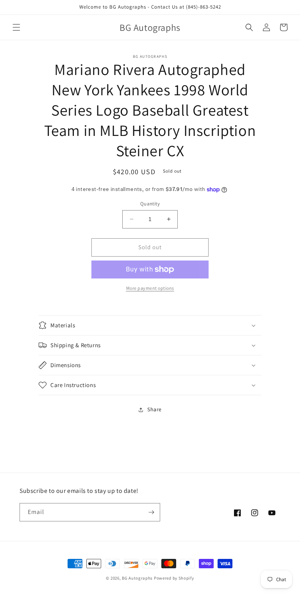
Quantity (150, 203)
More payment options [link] (150, 288)
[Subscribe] (151, 512)
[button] (16, 27)
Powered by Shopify (174, 578)
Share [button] (154, 409)
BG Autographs (137, 578)
